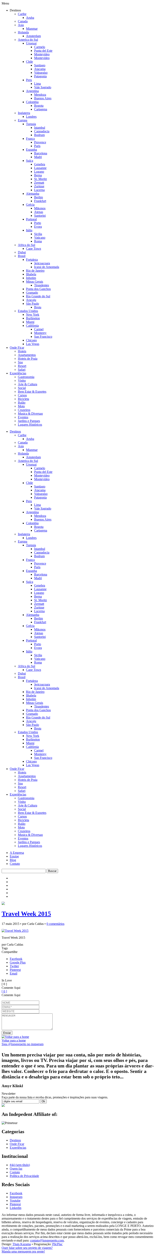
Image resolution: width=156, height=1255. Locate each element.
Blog (13, 860)
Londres (31, 116)
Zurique (39, 186)
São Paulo (32, 303)
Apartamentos (27, 355)
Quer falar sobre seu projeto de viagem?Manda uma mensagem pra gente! (27, 1249)
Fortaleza (32, 259)
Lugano (39, 171)
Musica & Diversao (30, 413)
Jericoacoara (42, 263)
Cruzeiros (24, 410)
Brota (37, 307)
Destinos (15, 431)
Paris (37, 146)
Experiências (18, 373)
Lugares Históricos (30, 424)
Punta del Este (43, 50)
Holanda (23, 32)
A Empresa (17, 852)
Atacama (40, 69)
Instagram (16, 1197)
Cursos (22, 395)
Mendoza (40, 94)
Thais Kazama (21, 1244)
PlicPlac (57, 1244)
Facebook (16, 958)
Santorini (40, 215)
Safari (21, 369)
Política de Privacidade (24, 1176)
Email (13, 973)
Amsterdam (33, 36)
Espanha (31, 149)
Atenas (38, 212)
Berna (38, 175)
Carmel (38, 329)
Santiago (39, 65)
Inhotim (31, 278)
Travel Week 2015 (26, 913)
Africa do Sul (26, 245)
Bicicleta (23, 399)
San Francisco (43, 336)
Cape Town (33, 248)
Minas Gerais (34, 281)
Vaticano (39, 237)
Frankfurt (40, 201)
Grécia (30, 204)
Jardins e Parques (29, 421)
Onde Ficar (17, 347)
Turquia (31, 124)
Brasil (21, 256)
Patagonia (40, 76)
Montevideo (42, 54)
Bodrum (39, 135)
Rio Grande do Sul (38, 296)
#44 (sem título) (20, 1165)
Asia (21, 25)
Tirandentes (41, 285)
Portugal (31, 219)
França (30, 138)
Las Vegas (32, 344)
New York (32, 314)
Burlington (33, 318)
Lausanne (40, 168)
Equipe (14, 856)
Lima (37, 83)
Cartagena (40, 109)
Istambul (39, 127)
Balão (21, 402)
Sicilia (38, 234)
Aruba (30, 17)
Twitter (14, 966)
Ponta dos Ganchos (38, 289)
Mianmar (32, 28)
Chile (29, 61)
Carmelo (39, 47)
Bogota (38, 105)
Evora (38, 226)
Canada (23, 21)
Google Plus (18, 962)
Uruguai (31, 43)
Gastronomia (26, 377)
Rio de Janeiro (35, 270)
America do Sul (28, 39)
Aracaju (31, 300)
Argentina (32, 91)
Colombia (32, 102)
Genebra (39, 164)
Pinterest (15, 969)
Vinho (22, 380)
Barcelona (40, 153)
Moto (21, 406)
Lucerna (39, 190)
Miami (30, 322)
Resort (22, 366)
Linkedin (15, 1208)
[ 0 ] (4, 991)
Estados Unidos (28, 311)
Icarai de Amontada (46, 267)
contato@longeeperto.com (47, 1240)
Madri (38, 157)
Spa (20, 362)
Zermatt (39, 182)
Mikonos (40, 208)
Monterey (40, 333)
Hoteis (22, 351)
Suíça (29, 160)
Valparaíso (41, 72)
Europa (22, 120)
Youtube (15, 1200)
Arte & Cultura (27, 384)
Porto (37, 223)
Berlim (38, 197)
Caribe (22, 14)
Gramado (32, 292)
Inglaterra (24, 113)
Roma (38, 241)
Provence (40, 142)
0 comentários (55, 923)
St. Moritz (40, 179)
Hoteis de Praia (27, 358)
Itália (29, 230)
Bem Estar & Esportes (32, 391)
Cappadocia (41, 131)
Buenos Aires (42, 98)
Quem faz (16, 1168)
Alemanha (32, 193)
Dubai (22, 252)
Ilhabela (31, 274)
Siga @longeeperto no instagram (22, 1044)
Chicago (31, 340)
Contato (15, 863)
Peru (29, 80)
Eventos (23, 417)
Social (22, 388)
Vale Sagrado (42, 87)
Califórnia (32, 325)
